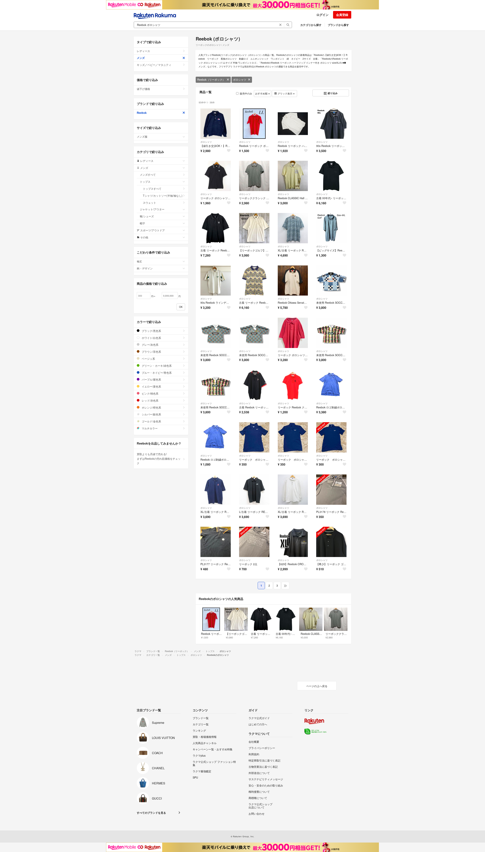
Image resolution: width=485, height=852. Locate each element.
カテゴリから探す (311, 25)
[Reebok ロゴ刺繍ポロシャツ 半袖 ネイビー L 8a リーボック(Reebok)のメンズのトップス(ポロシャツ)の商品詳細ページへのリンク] (331, 385)
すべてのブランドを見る (151, 813)
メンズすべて (148, 174)
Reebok (142, 113)
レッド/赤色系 (149, 400)
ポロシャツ (239, 79)
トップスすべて (152, 188)
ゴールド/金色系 (151, 421)
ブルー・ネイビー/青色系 (156, 373)
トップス (145, 181)
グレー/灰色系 (149, 344)
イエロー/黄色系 (151, 386)
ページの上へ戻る (316, 686)
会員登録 (342, 14)
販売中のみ (246, 93)
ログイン (322, 14)
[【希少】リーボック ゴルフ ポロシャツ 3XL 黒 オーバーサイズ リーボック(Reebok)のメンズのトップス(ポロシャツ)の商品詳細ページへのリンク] (331, 542)
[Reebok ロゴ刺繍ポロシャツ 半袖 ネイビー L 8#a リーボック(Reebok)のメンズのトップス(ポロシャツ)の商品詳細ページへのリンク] (215, 437)
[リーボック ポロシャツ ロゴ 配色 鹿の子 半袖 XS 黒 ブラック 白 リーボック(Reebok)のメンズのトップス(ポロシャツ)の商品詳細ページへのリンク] (215, 176)
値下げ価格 (143, 89)
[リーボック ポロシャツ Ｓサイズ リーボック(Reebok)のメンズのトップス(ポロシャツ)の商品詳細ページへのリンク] (254, 437)
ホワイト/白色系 (151, 338)
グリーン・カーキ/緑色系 (156, 365)
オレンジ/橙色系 (151, 407)
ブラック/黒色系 (151, 331)
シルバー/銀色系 (151, 414)
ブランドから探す (338, 25)
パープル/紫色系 (151, 379)
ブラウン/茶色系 (151, 351)
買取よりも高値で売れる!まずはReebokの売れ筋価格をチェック (159, 458)
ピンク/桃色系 (149, 393)
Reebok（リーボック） (211, 79)
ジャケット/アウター (152, 209)
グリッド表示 (285, 93)
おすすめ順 (261, 93)
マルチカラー (149, 428)
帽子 (142, 223)
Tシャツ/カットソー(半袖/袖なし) (162, 195)
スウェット (149, 202)
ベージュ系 (148, 358)
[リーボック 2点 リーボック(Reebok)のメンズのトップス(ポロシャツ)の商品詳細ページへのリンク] (254, 542)
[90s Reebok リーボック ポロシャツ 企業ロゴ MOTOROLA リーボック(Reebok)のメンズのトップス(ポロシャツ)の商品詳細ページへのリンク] (331, 123)
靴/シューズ (147, 216)
